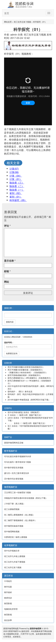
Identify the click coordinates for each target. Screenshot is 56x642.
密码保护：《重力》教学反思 (20, 391)
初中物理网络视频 (11, 531)
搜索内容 (10, 321)
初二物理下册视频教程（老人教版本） (20, 520)
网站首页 (8, 21)
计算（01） (16, 179)
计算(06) (14, 172)
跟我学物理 (13, 631)
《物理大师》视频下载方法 (29, 415)
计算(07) (14, 168)
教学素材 (8, 592)
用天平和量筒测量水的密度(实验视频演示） (26, 367)
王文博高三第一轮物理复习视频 (17, 492)
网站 (6, 281)
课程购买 (35, 412)
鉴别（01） (16, 196)
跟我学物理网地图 (11, 628)
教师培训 (8, 597)
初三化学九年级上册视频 (14, 556)
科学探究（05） (18, 200)
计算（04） (16, 175)
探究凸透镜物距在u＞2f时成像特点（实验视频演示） (30, 377)
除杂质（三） (17, 182)
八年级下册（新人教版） (14, 503)
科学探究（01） (28, 29)
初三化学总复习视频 (22, 21)
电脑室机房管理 (11, 609)
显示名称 (9, 260)
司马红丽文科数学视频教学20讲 (17, 456)
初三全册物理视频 (11, 509)
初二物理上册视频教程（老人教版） (19, 514)
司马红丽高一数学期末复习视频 (17, 462)
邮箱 (7, 271)
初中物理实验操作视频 (13, 525)
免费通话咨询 (11, 353)
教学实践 (8, 586)
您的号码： (9, 342)
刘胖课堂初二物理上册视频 (15, 537)
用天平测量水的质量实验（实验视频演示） (26, 369)
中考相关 (8, 581)
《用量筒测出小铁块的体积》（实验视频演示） (28, 372)
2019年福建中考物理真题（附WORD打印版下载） (29, 399)
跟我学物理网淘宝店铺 (13, 442)
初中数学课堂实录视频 (13, 467)
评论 (7, 225)
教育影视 (8, 603)
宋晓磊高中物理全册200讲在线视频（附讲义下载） (25, 498)
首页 (6, 13)
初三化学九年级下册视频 (14, 561)
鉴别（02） (16, 193)
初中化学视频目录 (11, 550)
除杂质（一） (17, 189)
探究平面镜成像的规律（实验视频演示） (25, 375)
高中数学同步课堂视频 (13, 478)
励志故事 (8, 620)
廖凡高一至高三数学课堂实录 (16, 473)
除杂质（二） (17, 186)
